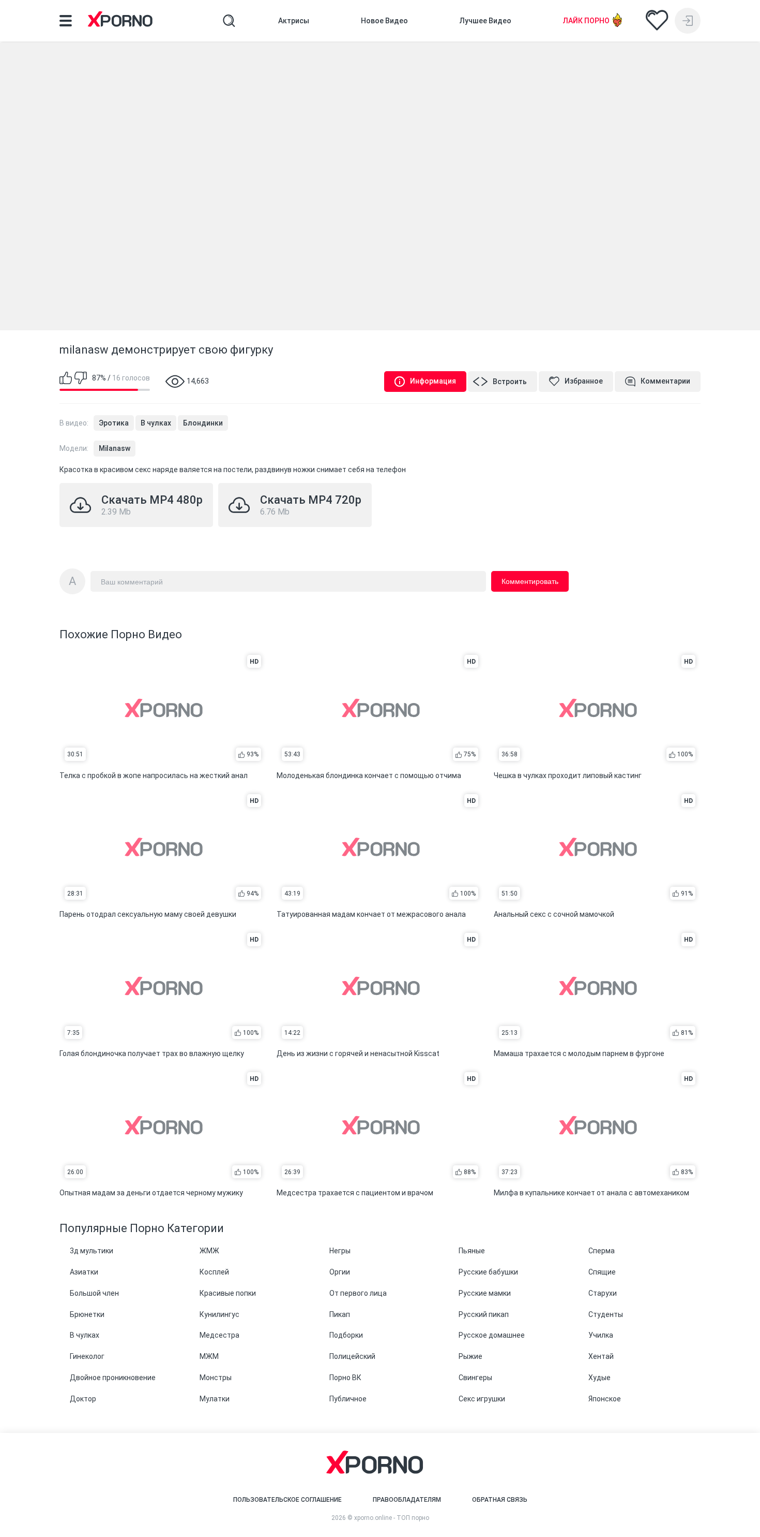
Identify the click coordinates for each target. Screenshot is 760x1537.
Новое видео (384, 21)
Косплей (214, 1272)
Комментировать (529, 581)
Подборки (346, 1335)
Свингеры (475, 1377)
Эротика (114, 423)
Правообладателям (407, 1499)
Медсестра (219, 1335)
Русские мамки (485, 1293)
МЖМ (209, 1356)
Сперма (601, 1251)
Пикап (339, 1314)
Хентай (601, 1356)
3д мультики (91, 1251)
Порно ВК (345, 1377)
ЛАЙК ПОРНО (586, 21)
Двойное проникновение (113, 1377)
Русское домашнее (492, 1335)
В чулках (156, 423)
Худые (599, 1377)
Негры (340, 1251)
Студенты (605, 1314)
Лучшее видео (485, 21)
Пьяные (472, 1251)
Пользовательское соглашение (287, 1499)
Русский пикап (484, 1314)
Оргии (339, 1272)
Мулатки (215, 1399)
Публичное (348, 1399)
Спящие (602, 1272)
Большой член (94, 1293)
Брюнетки (87, 1314)
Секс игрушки (482, 1399)
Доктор (83, 1399)
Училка (600, 1335)
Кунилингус (219, 1314)
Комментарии (665, 381)
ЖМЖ (209, 1251)
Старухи (602, 1293)
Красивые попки (228, 1293)
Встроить (510, 381)
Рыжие (470, 1356)
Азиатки (84, 1272)
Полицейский (352, 1356)
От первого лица (358, 1293)
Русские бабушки (488, 1272)
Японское (604, 1399)
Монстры (216, 1377)
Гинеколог (87, 1356)
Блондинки (203, 423)
